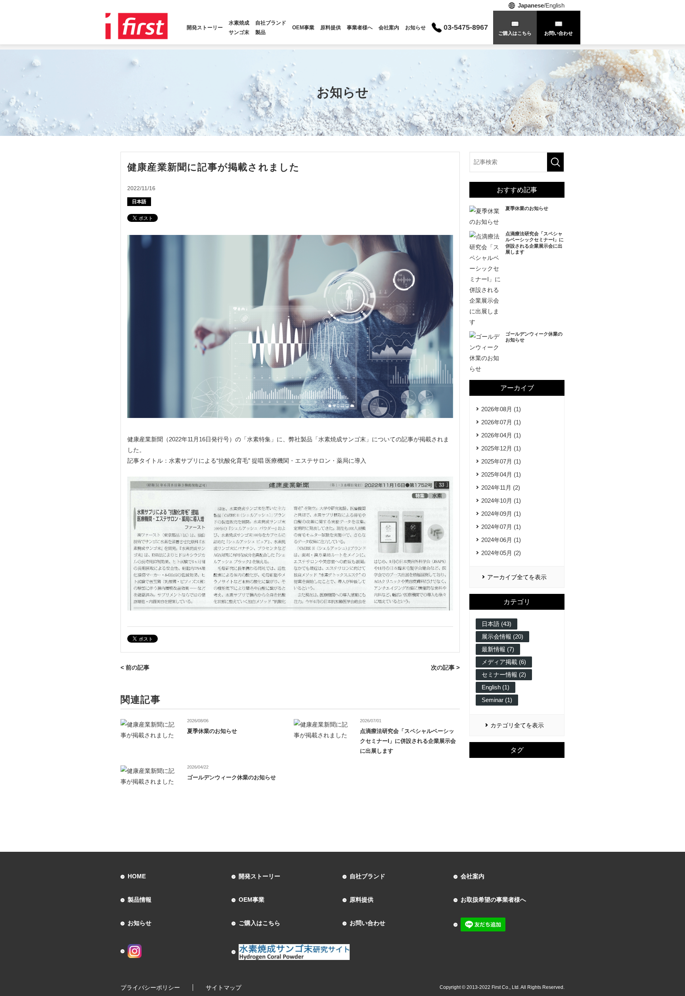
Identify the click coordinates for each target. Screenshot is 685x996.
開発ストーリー (205, 28)
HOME (137, 876)
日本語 (139, 201)
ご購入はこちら (259, 923)
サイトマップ (223, 987)
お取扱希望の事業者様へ (493, 899)
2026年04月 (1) (501, 435)
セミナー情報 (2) (504, 674)
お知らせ (415, 28)
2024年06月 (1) (501, 539)
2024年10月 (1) (501, 500)
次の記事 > (445, 667)
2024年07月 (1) (501, 526)
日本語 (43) (496, 623)
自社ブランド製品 (270, 27)
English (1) (495, 687)
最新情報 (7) (498, 649)
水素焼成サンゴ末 (239, 27)
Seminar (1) (497, 699)
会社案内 (389, 28)
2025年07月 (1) (501, 461)
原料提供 (330, 28)
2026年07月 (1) (501, 422)
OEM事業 (303, 28)
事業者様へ (360, 28)
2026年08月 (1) (501, 409)
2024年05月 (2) (501, 553)
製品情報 (139, 899)
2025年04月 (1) (501, 474)
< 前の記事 (135, 667)
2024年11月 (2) (500, 487)
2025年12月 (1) (501, 448)
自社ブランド (367, 876)
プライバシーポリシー (150, 987)
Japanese (531, 5)
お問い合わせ (367, 923)
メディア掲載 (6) (504, 661)
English (554, 5)
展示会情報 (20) (502, 636)
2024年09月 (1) (501, 513)
